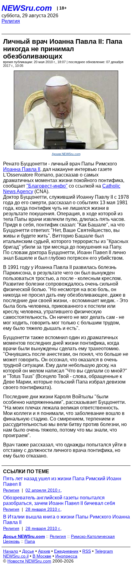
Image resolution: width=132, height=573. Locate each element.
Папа (30, 541)
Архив (44, 551)
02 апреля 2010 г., (43, 490)
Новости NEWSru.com (29, 561)
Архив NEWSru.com (66, 154)
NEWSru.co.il (16, 556)
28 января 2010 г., (43, 509)
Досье (28, 551)
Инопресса (66, 556)
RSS (86, 551)
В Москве (42, 556)
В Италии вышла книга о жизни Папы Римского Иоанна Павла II (66, 519)
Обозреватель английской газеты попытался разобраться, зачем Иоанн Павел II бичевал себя (59, 500)
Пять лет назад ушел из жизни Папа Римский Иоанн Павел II (62, 481)
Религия (11, 21)
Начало (10, 551)
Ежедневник (66, 551)
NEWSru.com (27, 8)
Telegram (104, 551)
